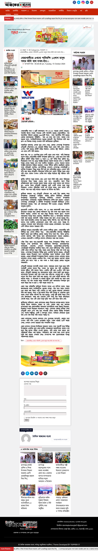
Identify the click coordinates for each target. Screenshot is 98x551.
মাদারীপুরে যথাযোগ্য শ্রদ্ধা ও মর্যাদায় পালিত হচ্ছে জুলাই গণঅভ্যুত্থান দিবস (10, 213)
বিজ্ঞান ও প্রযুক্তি (72, 11)
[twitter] (79, 2)
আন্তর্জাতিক (52, 11)
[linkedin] (88, 2)
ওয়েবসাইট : (28, 411)
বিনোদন (34, 11)
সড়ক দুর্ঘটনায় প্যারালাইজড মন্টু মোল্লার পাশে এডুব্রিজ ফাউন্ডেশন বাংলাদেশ (10, 193)
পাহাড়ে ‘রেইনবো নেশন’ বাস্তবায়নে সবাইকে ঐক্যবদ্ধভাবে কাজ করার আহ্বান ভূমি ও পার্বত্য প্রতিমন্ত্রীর (77, 141)
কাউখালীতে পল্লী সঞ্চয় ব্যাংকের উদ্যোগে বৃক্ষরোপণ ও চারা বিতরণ (88, 91)
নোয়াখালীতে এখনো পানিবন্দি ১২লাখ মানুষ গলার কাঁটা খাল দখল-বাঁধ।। (42, 52)
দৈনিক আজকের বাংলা (42, 436)
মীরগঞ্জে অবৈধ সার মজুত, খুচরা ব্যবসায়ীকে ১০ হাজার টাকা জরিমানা (27, 503)
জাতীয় (8, 11)
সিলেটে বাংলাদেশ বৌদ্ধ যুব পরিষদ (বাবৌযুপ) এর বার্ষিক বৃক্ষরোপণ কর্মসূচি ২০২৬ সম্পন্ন (10, 249)
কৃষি (86, 11)
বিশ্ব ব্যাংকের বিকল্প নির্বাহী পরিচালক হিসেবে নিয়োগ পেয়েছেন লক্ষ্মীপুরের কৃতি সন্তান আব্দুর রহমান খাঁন (77, 182)
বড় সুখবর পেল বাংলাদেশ (89, 161)
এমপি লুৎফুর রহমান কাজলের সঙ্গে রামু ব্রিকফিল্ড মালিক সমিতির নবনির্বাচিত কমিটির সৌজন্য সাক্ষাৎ (10, 111)
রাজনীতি (15, 11)
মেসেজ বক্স (27, 384)
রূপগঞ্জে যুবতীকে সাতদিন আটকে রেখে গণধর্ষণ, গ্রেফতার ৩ (89, 137)
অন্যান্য (16, 14)
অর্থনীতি (61, 11)
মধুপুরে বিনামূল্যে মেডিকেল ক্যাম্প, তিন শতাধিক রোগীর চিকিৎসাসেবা (10, 90)
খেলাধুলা (42, 11)
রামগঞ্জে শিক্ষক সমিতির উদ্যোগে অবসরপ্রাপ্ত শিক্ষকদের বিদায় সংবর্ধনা (10, 133)
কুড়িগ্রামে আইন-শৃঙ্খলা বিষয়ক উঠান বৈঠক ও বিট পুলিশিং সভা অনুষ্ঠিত (44, 503)
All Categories (34, 50)
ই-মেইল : (27, 405)
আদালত (8, 14)
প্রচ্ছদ (24, 50)
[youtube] (92, 2)
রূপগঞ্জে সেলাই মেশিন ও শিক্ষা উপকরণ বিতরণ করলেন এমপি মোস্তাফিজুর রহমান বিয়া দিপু (83, 73)
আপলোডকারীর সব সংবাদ (60, 440)
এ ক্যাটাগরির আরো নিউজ (29, 449)
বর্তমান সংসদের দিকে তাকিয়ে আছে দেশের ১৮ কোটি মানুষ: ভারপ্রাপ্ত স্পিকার (10, 152)
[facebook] (75, 2)
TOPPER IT (75, 545)
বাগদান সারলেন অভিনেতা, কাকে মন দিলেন (77, 162)
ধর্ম (81, 11)
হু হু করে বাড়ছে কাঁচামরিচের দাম (9, 231)
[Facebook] (23, 373)
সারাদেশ (24, 11)
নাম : (25, 399)
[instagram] (83, 2)
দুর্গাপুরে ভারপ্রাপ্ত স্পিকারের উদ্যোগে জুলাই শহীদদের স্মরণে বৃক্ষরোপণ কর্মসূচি (9, 173)
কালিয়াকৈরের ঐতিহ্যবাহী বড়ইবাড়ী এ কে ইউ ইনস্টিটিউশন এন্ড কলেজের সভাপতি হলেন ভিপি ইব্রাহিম (10, 68)
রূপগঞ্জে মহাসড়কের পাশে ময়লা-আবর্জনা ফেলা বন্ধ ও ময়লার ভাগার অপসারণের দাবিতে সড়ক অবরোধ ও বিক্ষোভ (45, 473)
